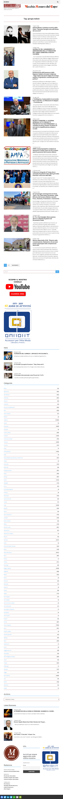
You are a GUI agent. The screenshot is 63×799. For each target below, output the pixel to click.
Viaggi (5, 672)
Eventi (5, 480)
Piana (5, 549)
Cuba (5, 448)
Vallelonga (6, 666)
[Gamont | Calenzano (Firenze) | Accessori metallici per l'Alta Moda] (18, 322)
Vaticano (6, 669)
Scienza (5, 618)
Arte (5, 410)
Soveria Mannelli (7, 634)
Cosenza (6, 435)
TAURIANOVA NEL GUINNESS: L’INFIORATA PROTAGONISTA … (31, 353)
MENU (7, 2)
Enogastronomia (7, 470)
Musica (5, 536)
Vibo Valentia (7, 675)
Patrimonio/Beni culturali (9, 546)
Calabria (6, 420)
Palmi (5, 543)
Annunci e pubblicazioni (9, 407)
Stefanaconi (6, 644)
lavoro (5, 511)
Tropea (5, 663)
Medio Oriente (7, 521)
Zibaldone (6, 685)
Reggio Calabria (7, 568)
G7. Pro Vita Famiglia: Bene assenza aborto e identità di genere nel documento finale (44, 218)
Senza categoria (7, 625)
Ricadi (5, 574)
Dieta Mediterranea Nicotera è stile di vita (13, 457)
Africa (5, 388)
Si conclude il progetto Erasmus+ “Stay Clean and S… (29, 364)
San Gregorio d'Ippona (9, 609)
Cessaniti (6, 429)
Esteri (5, 473)
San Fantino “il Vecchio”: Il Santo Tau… (25, 734)
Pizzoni (5, 558)
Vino (5, 678)
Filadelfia (6, 483)
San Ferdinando (7, 606)
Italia (5, 505)
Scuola (5, 622)
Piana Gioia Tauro (8, 552)
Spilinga (5, 637)
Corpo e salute (7, 432)
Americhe (6, 404)
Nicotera (6, 540)
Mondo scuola (7, 527)
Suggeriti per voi (7, 650)
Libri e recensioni (8, 514)
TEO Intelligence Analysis (9, 656)
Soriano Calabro (7, 631)
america (5, 401)
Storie (5, 647)
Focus (5, 486)
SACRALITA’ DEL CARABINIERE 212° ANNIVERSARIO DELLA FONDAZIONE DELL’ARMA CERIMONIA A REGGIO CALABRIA (44, 51)
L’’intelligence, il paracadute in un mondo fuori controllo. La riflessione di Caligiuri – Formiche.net (46, 100)
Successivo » (15, 265)
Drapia (5, 461)
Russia (5, 590)
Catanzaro (6, 426)
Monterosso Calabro (8, 533)
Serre (5, 628)
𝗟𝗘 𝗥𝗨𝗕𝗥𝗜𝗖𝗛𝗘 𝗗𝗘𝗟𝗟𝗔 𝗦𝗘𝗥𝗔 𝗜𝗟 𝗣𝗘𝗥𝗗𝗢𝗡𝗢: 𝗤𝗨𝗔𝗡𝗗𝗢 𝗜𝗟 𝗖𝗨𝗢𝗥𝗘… (34, 711)
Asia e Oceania (7, 413)
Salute (5, 593)
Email (24, 765)
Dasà (5, 454)
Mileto (5, 524)
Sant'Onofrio (7, 615)
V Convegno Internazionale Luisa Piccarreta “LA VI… (29, 375)
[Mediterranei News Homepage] (11, 753)
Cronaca (6, 442)
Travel (5, 659)
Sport (5, 641)
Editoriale (6, 467)
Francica (6, 492)
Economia (6, 464)
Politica (5, 562)
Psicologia (6, 565)
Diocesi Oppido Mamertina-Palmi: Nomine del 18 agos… (30, 722)
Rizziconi (6, 581)
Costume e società (8, 439)
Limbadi (6, 517)
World (5, 682)
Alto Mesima (7, 394)
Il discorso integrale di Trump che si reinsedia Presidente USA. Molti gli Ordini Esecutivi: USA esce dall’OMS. (46, 173)
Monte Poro (6, 530)
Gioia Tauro (6, 495)
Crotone (6, 445)
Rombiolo (6, 584)
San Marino (6, 612)
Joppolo (5, 508)
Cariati (5, 423)
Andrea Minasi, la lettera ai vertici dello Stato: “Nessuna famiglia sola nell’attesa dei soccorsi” (46, 29)
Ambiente (6, 398)
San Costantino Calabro (9, 603)
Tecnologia (6, 653)
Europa (5, 476)
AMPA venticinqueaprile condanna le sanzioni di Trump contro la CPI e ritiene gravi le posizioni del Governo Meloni (45, 150)
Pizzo (5, 555)
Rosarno (6, 587)
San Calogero (7, 596)
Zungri (5, 688)
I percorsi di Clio (7, 499)
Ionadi (5, 502)
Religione (6, 571)
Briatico (5, 416)
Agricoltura (6, 391)
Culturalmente (7, 451)
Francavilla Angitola (8, 489)
